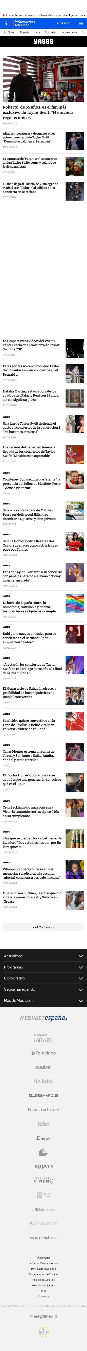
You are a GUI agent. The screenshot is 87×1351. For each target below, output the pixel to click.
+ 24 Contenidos (44, 927)
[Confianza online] (44, 1336)
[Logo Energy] (43, 1138)
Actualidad (13, 955)
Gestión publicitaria (43, 1285)
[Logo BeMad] (43, 1152)
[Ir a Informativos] (24, 23)
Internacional (69, 32)
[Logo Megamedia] (45, 1316)
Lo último (10, 32)
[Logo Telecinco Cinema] (43, 1181)
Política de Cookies (43, 1279)
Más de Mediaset (18, 1000)
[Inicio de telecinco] (5, 23)
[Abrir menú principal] (81, 23)
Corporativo (14, 978)
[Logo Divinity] (43, 1081)
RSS (43, 1290)
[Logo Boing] (43, 1124)
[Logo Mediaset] (43, 1020)
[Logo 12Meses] (43, 1195)
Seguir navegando (19, 989)
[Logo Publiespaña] (43, 1223)
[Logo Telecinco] (43, 1053)
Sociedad (51, 32)
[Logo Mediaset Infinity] (43, 1039)
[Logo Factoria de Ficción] (43, 1110)
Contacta (43, 1296)
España (24, 32)
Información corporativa (44, 1263)
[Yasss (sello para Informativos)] (33, 417)
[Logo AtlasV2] (43, 1209)
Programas (13, 967)
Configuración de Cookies (44, 1274)
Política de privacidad (43, 1268)
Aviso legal (43, 1257)
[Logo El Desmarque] (43, 1095)
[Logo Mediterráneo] (43, 1237)
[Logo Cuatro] (43, 1067)
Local (37, 32)
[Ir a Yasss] (43, 41)
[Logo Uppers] (43, 1167)
